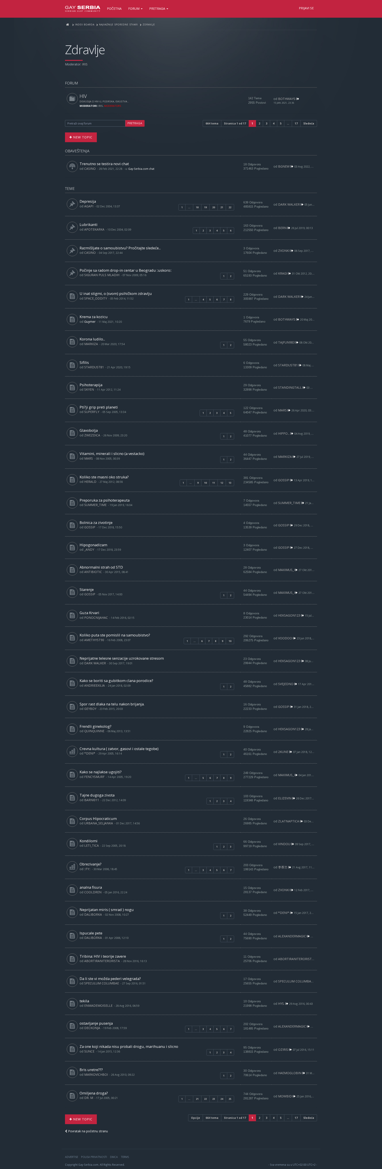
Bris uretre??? (91, 1069)
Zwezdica (92, 435)
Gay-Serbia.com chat (141, 168)
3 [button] (266, 123)
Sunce (89, 1051)
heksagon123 (289, 615)
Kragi (282, 273)
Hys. (281, 1003)
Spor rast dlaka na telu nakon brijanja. (112, 704)
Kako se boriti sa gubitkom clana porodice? (116, 680)
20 (213, 207)
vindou (284, 844)
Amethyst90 (94, 640)
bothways (286, 99)
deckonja (92, 1028)
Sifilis (84, 362)
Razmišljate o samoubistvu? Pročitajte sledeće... (120, 247)
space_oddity (95, 298)
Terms (125, 1157)
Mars (282, 410)
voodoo (285, 638)
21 (221, 207)
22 (230, 207)
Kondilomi (88, 840)
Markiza (91, 344)
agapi (88, 206)
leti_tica (91, 845)
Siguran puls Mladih (101, 275)
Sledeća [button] (308, 123)
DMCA (114, 1157)
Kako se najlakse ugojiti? (101, 771)
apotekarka (94, 229)
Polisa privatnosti (94, 1157)
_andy (89, 549)
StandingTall (290, 387)
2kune (283, 752)
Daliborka (93, 914)
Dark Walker (289, 204)
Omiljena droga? (94, 1093)
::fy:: (87, 869)
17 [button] (296, 123)
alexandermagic (292, 936)
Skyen (89, 389)
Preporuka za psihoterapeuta (105, 500)
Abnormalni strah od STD (101, 567)
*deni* (89, 753)
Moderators (112, 105)
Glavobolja (89, 430)
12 (221, 482)
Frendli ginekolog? (95, 726)
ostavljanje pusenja (96, 1023)
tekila (84, 1000)
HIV (83, 96)
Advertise (71, 1157)
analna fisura (91, 887)
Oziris (283, 1049)
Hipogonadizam (93, 544)
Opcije (195, 1118)
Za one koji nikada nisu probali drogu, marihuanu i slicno (129, 1046)
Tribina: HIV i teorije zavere (103, 956)
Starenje (87, 589)
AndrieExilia (94, 685)
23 (213, 1098)
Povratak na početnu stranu (87, 1131)
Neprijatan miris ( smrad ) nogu (107, 909)
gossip (283, 480)
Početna (114, 8)
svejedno (285, 684)
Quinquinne (94, 731)
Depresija (88, 201)
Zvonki (284, 250)
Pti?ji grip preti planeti (99, 407)
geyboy (90, 709)
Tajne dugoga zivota (97, 795)
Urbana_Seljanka (98, 823)
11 (213, 482)
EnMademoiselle (98, 1005)
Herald (90, 481)
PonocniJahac (96, 617)
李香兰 (282, 867)
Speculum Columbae (101, 983)
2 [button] (259, 123)
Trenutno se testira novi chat (104, 163)
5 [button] (280, 123)
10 (205, 482)
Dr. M (88, 1098)
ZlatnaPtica (288, 821)
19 (205, 207)
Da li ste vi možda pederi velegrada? (110, 978)
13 (230, 482)
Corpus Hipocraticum (98, 818)
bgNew (284, 166)
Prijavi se (306, 8)
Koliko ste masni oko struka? (104, 476)
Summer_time (95, 505)
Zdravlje (85, 49)
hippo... (284, 433)
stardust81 (94, 367)
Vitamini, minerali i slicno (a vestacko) (112, 453)
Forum (134, 8)
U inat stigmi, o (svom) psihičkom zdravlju (116, 293)
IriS (85, 64)
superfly (91, 412)
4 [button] (273, 123)
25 (230, 1098)
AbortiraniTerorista (102, 961)
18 (197, 207)
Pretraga (157, 8)
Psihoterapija (91, 384)
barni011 (91, 800)
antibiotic (93, 572)
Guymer (90, 321)
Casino (90, 168)
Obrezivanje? (90, 864)
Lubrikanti (88, 224)
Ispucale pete (91, 933)
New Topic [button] (82, 137)
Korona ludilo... (92, 339)
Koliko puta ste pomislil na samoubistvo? (115, 635)
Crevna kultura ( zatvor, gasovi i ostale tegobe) (119, 748)
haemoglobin (289, 1073)
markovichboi (96, 1074)
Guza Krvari (89, 612)
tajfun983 (286, 342)
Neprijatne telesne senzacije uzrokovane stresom (122, 658)
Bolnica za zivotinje (96, 522)
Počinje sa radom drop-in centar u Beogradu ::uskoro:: (126, 270)
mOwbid (285, 1096)
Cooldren (92, 892)
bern (282, 228)
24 (221, 1098)
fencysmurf (94, 777)
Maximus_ (286, 570)
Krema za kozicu (94, 316)
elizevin (284, 798)
